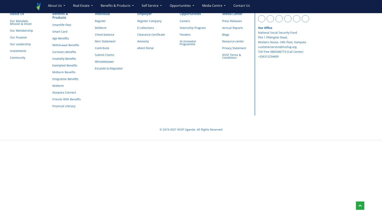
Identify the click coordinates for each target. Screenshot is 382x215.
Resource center (233, 41)
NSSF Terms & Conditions (231, 56)
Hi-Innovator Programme (188, 43)
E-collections (145, 27)
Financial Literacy (63, 106)
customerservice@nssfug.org (277, 47)
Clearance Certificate (151, 34)
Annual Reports (232, 27)
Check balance (104, 34)
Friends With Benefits (66, 99)
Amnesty (143, 41)
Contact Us (241, 5)
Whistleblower (104, 61)
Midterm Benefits (63, 72)
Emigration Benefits (65, 79)
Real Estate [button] (81, 5)
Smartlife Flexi (61, 24)
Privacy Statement (234, 48)
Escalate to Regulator (109, 68)
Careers (185, 21)
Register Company (149, 21)
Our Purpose (18, 37)
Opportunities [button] (181, 5)
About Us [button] (55, 5)
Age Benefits (60, 38)
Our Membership (21, 30)
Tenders (185, 34)
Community (17, 57)
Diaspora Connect (64, 92)
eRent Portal (145, 48)
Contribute (102, 48)
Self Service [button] (150, 5)
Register (100, 21)
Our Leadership (20, 44)
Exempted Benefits (64, 65)
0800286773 (278, 52)
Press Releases (232, 21)
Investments (18, 51)
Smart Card (59, 31)
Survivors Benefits (64, 52)
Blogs (225, 34)
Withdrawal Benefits (65, 45)
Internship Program (193, 27)
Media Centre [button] (212, 5)
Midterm (58, 85)
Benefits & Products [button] (116, 5)
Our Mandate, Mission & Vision (21, 22)
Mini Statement (105, 41)
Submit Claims (104, 55)
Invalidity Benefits (64, 58)
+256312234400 (268, 56)
